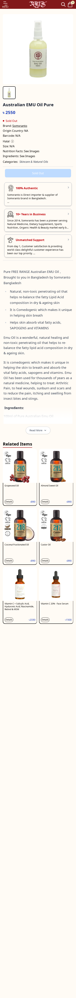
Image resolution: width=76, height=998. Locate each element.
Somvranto (19, 126)
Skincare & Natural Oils (33, 162)
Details (8, 501)
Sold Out (38, 173)
